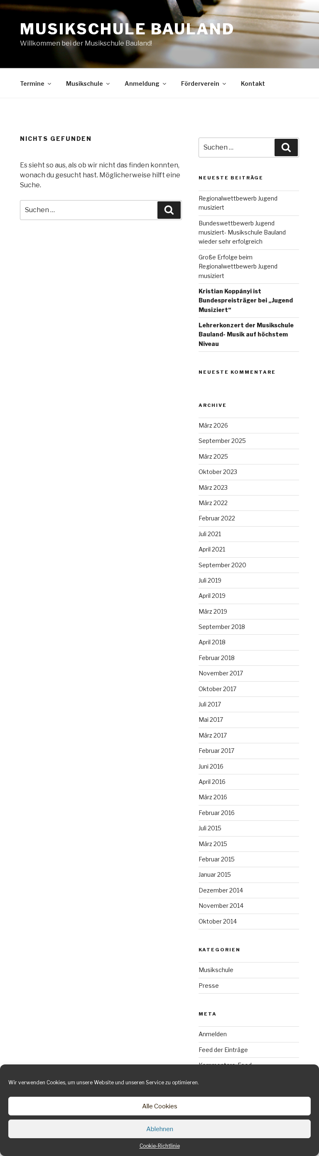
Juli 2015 (210, 828)
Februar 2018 (217, 657)
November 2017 (221, 673)
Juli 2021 (210, 533)
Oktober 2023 (218, 471)
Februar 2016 (217, 812)
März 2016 (213, 796)
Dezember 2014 (221, 890)
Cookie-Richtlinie (160, 1146)
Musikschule (84, 83)
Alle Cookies (159, 1106)
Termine (32, 83)
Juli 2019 (210, 580)
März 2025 (213, 456)
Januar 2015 (215, 874)
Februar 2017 (216, 750)
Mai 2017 (211, 719)
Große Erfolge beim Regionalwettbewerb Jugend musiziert (238, 266)
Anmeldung (142, 83)
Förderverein (200, 83)
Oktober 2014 (218, 921)
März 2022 (213, 502)
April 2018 (212, 642)
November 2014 (221, 905)
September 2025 (222, 440)
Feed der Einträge (223, 1049)
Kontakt (253, 83)
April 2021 (212, 549)
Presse (209, 985)
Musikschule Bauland (127, 29)
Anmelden (213, 1033)
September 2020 (222, 564)
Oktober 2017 (217, 688)
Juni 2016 (211, 766)
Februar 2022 (217, 518)
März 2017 (213, 735)
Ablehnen (159, 1129)
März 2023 (213, 487)
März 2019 (213, 611)
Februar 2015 (217, 859)
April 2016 (212, 781)
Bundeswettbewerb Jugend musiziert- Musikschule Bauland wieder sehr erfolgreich (242, 232)
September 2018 (222, 626)
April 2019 (212, 595)
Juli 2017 (210, 704)
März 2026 (213, 425)
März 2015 (213, 843)
